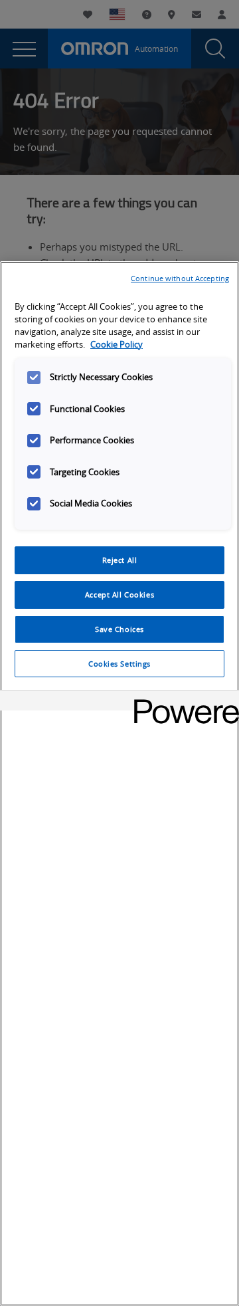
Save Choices (119, 629)
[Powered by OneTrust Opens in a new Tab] (181, 702)
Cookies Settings (119, 664)
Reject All (119, 560)
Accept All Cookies (119, 594)
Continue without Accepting (180, 278)
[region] (119, 783)
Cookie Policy (116, 344)
